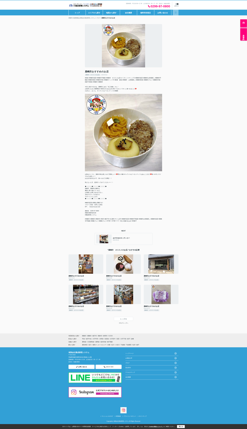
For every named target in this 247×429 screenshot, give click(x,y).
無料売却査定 (145, 13)
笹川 (112, 345)
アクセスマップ (130, 372)
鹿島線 (84, 342)
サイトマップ (143, 416)
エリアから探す (94, 13)
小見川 (117, 345)
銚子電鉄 (110, 342)
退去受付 (128, 367)
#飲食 (86, 78)
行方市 (111, 336)
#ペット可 (132, 78)
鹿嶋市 (89, 336)
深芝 (118, 339)
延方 (90, 345)
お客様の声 (128, 358)
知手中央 (89, 339)
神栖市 (84, 336)
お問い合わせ (162, 13)
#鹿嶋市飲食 (139, 80)
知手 (128, 339)
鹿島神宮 (84, 345)
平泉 (83, 339)
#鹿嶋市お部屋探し (149, 78)
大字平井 (95, 339)
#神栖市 (95, 82)
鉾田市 (105, 336)
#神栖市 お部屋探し (128, 80)
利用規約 (118, 416)
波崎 (132, 339)
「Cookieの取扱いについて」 (155, 426)
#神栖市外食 (99, 80)
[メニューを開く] (176, 12)
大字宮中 (113, 339)
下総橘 (123, 345)
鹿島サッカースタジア (99, 345)
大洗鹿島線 (90, 342)
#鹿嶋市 (100, 82)
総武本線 (103, 342)
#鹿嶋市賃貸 (139, 78)
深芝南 (107, 339)
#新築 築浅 (118, 80)
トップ (77, 13)
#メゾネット (124, 78)
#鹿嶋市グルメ (148, 80)
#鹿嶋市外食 (156, 80)
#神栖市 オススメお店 (113, 78)
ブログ (127, 363)
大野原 (101, 339)
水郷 (108, 345)
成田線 (97, 342)
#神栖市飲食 (92, 80)
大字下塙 (123, 339)
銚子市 (95, 336)
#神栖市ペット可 (109, 80)
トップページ (129, 353)
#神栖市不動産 (101, 78)
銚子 (138, 345)
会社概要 (128, 13)
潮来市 (100, 336)
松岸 (134, 345)
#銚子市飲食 (88, 82)
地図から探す (111, 13)
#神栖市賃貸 (92, 78)
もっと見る (123, 319)
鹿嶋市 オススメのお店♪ (92, 75)
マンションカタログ (107, 416)
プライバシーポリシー (130, 416)
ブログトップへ (123, 323)
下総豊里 (128, 345)
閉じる (181, 426)
